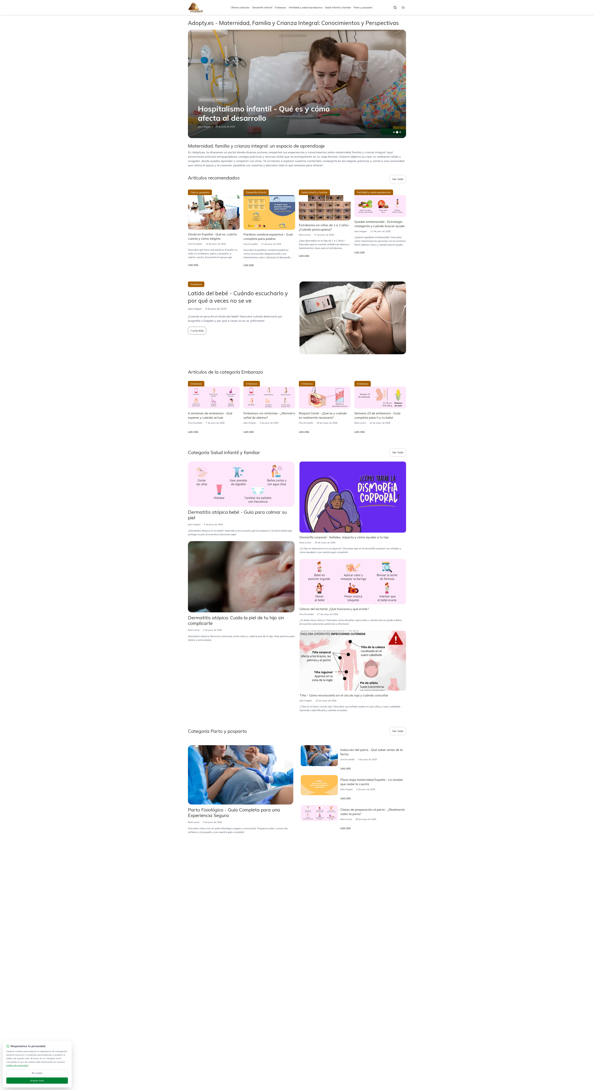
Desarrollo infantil (262, 7)
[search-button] (395, 7)
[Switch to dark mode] (403, 7)
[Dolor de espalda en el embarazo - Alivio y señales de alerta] (297, 84)
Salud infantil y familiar (338, 7)
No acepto (37, 1073)
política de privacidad (17, 1065)
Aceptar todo (37, 1080)
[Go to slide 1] (394, 132)
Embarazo (280, 7)
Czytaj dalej (197, 330)
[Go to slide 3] (400, 132)
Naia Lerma (304, 234)
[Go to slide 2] (397, 132)
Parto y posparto (362, 7)
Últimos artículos (240, 7)
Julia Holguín (204, 126)
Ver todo (397, 179)
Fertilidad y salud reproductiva (305, 7)
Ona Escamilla (195, 243)
